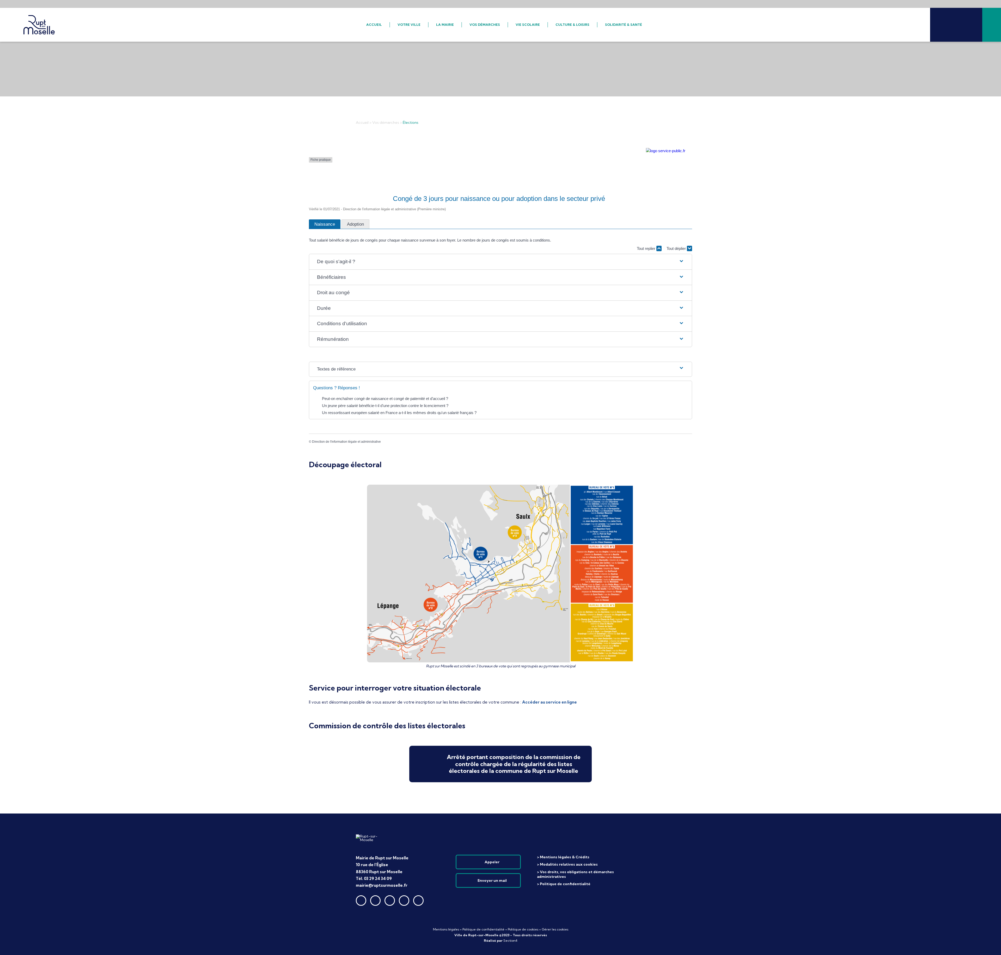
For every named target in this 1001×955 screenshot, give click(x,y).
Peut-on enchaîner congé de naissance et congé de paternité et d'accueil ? (385, 398)
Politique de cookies (523, 929)
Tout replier (646, 248)
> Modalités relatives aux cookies (567, 864)
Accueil (362, 122)
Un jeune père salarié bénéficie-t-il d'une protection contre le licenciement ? (385, 405)
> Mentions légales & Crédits (563, 857)
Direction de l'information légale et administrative (346, 441)
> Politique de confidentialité (563, 884)
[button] (500, 261)
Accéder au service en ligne (549, 702)
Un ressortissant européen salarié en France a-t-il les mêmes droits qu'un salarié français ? (399, 412)
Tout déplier (677, 248)
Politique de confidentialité (483, 929)
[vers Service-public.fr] (665, 151)
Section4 (510, 940)
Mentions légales (446, 929)
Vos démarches (385, 122)
